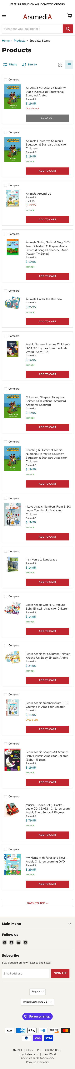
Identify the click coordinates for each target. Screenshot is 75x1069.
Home (6, 40)
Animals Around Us (38, 194)
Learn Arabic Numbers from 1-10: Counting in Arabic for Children (47, 705)
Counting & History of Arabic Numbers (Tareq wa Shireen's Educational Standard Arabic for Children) (46, 455)
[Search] (68, 28)
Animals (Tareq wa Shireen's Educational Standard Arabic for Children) (46, 144)
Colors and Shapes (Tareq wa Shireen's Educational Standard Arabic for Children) (46, 401)
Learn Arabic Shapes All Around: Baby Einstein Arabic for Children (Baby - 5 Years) (47, 755)
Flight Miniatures (28, 1054)
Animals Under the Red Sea (44, 299)
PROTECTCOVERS (47, 1050)
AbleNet (17, 1050)
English (36, 991)
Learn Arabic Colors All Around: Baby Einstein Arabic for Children (47, 607)
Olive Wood (49, 1054)
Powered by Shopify (37, 1062)
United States (35, 1002)
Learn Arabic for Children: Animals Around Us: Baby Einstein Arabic (48, 656)
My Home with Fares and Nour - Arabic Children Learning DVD (46, 859)
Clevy (29, 1050)
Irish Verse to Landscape (41, 559)
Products (19, 40)
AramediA (31, 99)
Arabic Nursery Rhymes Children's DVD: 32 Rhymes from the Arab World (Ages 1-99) (48, 348)
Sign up (60, 973)
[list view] (69, 64)
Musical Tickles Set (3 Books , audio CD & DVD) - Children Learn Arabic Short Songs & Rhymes (48, 808)
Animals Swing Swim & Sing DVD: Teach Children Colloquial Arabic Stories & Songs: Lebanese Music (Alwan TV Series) (48, 248)
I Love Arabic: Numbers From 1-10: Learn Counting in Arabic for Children (48, 510)
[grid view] (60, 64)
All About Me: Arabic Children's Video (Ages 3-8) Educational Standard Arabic (46, 91)
